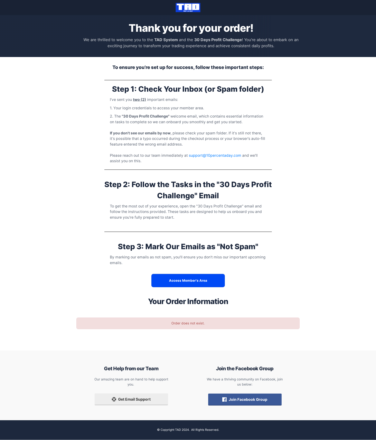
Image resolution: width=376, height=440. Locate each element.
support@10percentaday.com (215, 155)
